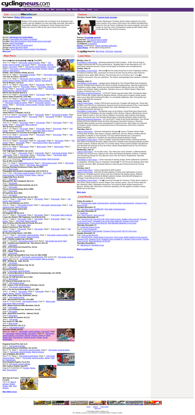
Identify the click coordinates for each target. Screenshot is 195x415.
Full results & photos (27, 75)
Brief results (7, 87)
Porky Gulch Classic (113, 219)
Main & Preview (21, 207)
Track (69, 9)
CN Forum (109, 51)
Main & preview (53, 159)
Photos (75, 9)
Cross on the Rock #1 (90, 235)
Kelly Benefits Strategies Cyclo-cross (122, 223)
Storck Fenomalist (16, 43)
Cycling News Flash (84, 170)
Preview (44, 69)
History (25, 91)
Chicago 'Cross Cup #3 (132, 239)
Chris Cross (118, 237)
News (23, 9)
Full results (24, 85)
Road (42, 9)
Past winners (15, 71)
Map (10, 337)
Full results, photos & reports (16, 103)
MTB (47, 9)
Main (62, 75)
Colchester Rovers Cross (90, 227)
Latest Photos (82, 48)
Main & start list (31, 125)
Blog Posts (100, 51)
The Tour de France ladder (97, 40)
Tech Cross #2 (98, 215)
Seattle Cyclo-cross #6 (130, 219)
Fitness (82, 9)
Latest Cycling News (85, 103)
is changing (92, 44)
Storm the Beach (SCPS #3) (99, 241)
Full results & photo (59, 153)
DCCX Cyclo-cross (129, 231)
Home (88, 406)
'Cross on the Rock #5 (98, 223)
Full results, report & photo (51, 205)
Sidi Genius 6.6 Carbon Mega (21, 37)
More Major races (10, 392)
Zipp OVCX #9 (87, 219)
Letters (89, 9)
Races (33, 175)
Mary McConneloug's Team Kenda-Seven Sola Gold (31, 41)
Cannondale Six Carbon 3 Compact (23, 39)
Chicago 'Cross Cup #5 (112, 231)
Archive (95, 406)
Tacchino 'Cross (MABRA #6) (92, 209)
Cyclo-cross (60, 9)
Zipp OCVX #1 (87, 237)
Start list (6, 71)
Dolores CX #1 (82, 239)
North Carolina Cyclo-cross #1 (135, 237)
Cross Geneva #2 (90, 229)
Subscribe (118, 51)
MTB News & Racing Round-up (89, 93)
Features (35, 9)
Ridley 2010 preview (23, 17)
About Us (98, 408)
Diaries (80, 46)
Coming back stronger (107, 17)
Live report (25, 65)
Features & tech (30, 337)
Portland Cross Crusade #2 (112, 239)
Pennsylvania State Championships (95, 203)
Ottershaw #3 (85, 245)
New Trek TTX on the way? (22, 45)
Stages (51, 69)
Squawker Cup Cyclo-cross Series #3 (107, 221)
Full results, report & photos (29, 63)
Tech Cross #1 (87, 215)
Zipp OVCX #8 (98, 219)
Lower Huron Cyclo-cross (103, 237)
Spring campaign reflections (106, 46)
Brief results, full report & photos (34, 159)
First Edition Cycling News (87, 62)
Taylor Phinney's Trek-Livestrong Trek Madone (29, 49)
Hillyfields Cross (97, 245)
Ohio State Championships (114, 209)
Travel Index (104, 406)
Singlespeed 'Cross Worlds (91, 231)
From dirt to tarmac (99, 42)
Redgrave (84, 213)
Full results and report (53, 241)
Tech (28, 9)
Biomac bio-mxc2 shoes (18, 47)
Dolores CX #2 (95, 239)
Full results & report (40, 143)
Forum (96, 9)
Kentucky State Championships (122, 203)
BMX (52, 9)
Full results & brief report (28, 356)
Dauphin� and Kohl (93, 38)
